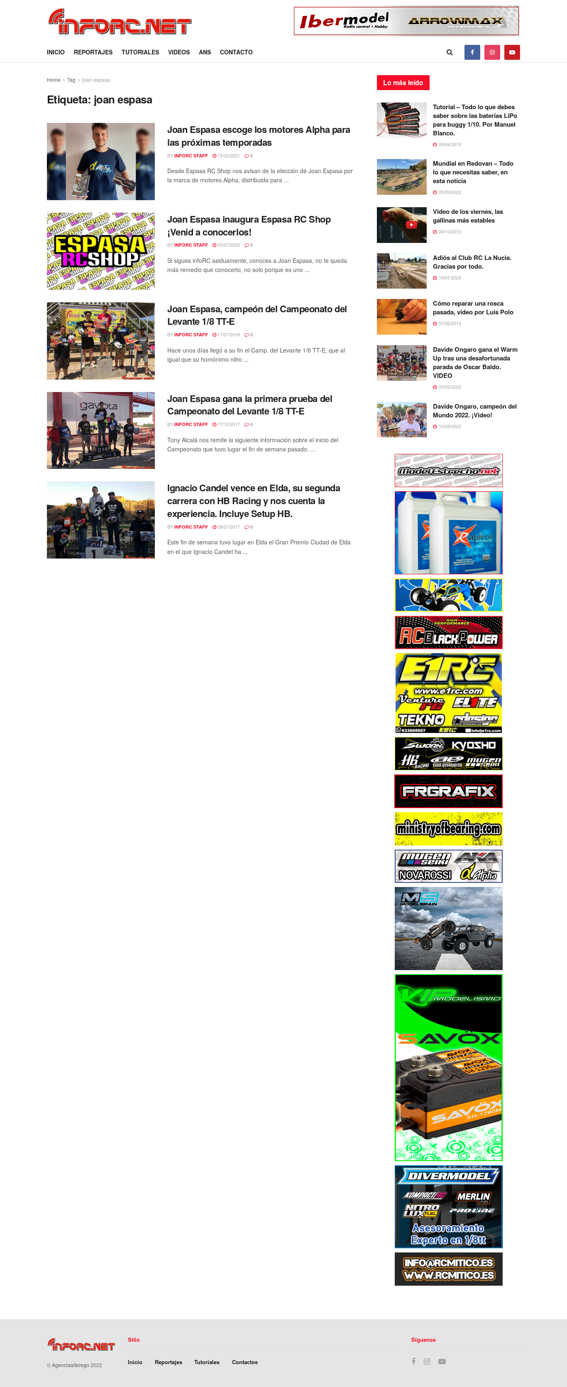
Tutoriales (140, 52)
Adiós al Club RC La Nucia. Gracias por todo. (472, 262)
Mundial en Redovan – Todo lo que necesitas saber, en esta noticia (473, 172)
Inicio (56, 52)
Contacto (236, 52)
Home (54, 79)
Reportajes (93, 52)
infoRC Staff (191, 155)
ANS (205, 52)
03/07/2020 (228, 244)
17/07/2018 (228, 334)
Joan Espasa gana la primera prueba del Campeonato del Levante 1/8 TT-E (249, 405)
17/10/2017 (228, 424)
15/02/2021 (228, 155)
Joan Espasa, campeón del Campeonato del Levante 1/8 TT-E (257, 315)
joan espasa (96, 79)
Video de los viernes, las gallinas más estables (468, 216)
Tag (71, 79)
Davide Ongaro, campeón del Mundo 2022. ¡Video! (475, 410)
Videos (179, 52)
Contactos (245, 1362)
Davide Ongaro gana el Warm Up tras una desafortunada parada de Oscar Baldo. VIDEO (475, 362)
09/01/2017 (228, 526)
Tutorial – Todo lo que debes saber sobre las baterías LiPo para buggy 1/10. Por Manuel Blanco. (475, 119)
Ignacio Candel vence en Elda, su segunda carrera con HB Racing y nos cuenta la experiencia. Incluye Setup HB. (253, 500)
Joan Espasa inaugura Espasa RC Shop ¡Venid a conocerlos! (249, 225)
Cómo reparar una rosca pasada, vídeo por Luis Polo (473, 307)
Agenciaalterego (70, 1364)
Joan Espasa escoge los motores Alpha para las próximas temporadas (258, 136)
